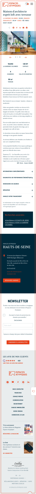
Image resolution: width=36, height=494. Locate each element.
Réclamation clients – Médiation (15, 481)
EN (20, 475)
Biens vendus (17, 411)
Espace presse (18, 396)
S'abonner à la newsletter (18, 342)
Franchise (18, 393)
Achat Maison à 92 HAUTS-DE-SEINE (17, 220)
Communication (18, 400)
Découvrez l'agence (11, 280)
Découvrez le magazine (11, 434)
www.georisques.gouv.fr (9, 206)
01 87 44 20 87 (11, 268)
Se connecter (7, 453)
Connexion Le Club (18, 415)
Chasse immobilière (18, 407)
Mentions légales (18, 483)
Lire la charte (18, 320)
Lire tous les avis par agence (13, 363)
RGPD (30, 481)
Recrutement (18, 404)
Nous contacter (18, 389)
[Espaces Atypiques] (11, 6)
